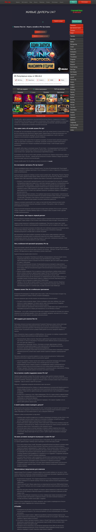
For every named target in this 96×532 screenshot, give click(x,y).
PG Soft (72, 104)
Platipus (72, 84)
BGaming (72, 89)
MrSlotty (72, 102)
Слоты (33, 92)
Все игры (72, 39)
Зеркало (18, 2)
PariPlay (72, 94)
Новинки (20, 92)
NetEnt (72, 41)
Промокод (41, 2)
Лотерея (72, 30)
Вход (31, 2)
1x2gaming (73, 122)
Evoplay (72, 112)
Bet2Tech (72, 120)
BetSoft (72, 97)
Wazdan (72, 92)
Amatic (72, 46)
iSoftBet (72, 87)
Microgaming (73, 44)
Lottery (72, 130)
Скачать (61, 2)
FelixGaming (73, 127)
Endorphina (73, 51)
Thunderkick (73, 57)
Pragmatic (72, 59)
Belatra (72, 82)
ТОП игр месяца (59, 89)
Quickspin (72, 54)
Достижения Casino (75, 28)
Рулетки (46, 92)
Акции (72, 33)
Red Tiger (72, 69)
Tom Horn (72, 107)
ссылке (50, 161)
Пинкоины (73, 25)
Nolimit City (73, 79)
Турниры (72, 36)
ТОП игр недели (22, 89)
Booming (72, 99)
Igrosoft (72, 77)
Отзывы (48, 2)
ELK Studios (73, 72)
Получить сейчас (77, 21)
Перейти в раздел (58, 21)
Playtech (72, 62)
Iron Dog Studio (74, 125)
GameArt (72, 115)
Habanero (72, 117)
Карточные (60, 92)
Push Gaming (73, 67)
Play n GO (73, 49)
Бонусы (35, 2)
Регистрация (55, 2)
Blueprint (72, 64)
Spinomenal (73, 74)
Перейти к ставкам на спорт (41, 36)
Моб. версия (25, 2)
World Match (73, 110)
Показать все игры (40, 116)
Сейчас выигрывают (41, 89)
